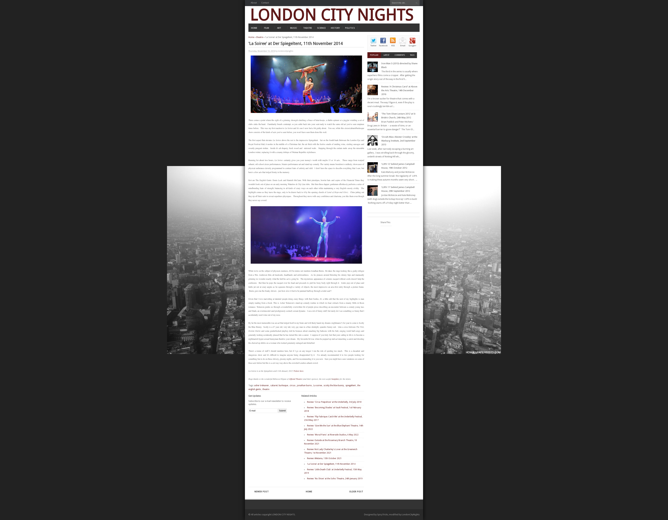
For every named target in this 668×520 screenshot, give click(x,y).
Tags (412, 55)
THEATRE (307, 28)
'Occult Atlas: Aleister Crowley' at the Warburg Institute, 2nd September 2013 (399, 141)
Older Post (356, 491)
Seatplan (335, 378)
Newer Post (262, 491)
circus (292, 385)
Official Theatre (295, 378)
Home (251, 37)
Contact (265, 2)
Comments (400, 55)
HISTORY (335, 28)
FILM (266, 28)
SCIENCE (321, 28)
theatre (259, 37)
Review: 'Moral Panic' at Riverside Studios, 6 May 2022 (333, 435)
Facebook (383, 46)
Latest (386, 55)
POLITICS (350, 28)
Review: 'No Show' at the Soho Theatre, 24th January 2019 (335, 478)
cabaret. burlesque (279, 385)
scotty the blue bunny (334, 385)
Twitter (373, 46)
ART (279, 28)
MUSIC (293, 28)
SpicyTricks (382, 514)
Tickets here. (298, 370)
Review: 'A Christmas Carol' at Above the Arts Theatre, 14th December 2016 (399, 90)
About (254, 2)
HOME (254, 28)
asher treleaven (261, 385)
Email (402, 46)
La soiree (317, 385)
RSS (393, 46)
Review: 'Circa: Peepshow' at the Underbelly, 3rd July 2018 (334, 402)
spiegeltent (350, 385)
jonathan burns (304, 385)
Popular (374, 55)
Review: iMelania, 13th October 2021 (324, 458)
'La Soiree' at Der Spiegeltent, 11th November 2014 (331, 464)
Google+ (412, 46)
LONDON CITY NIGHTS (332, 14)
